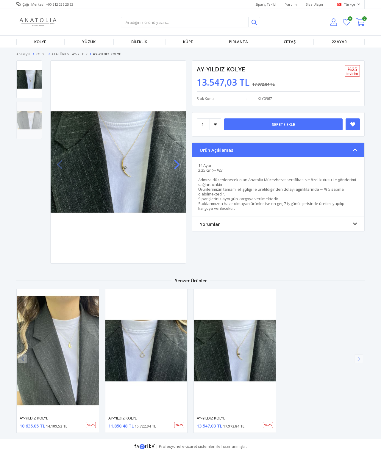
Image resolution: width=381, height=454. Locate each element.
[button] (177, 161)
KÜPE (188, 41)
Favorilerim (349, 19)
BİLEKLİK (139, 41)
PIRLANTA (238, 41)
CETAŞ (290, 41)
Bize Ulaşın (314, 4)
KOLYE (40, 41)
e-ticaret (189, 446)
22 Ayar (339, 41)
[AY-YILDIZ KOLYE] (58, 350)
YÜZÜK (89, 41)
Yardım (291, 4)
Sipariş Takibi (265, 4)
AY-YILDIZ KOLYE (34, 418)
